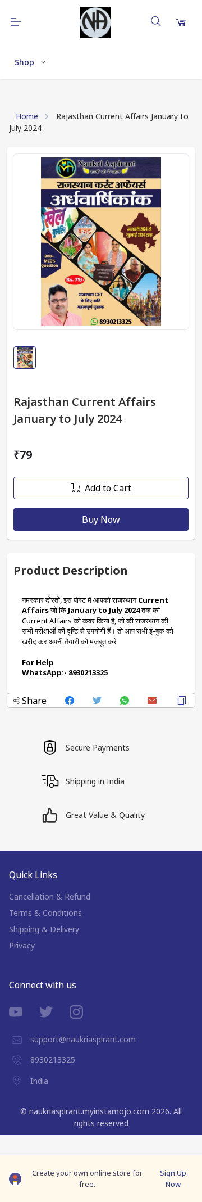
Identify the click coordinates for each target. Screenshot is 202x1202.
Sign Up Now (173, 1178)
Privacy (22, 945)
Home (27, 116)
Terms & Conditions (45, 912)
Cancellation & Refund (49, 896)
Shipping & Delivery (44, 929)
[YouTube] (24, 1012)
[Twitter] (54, 1012)
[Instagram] (85, 1012)
